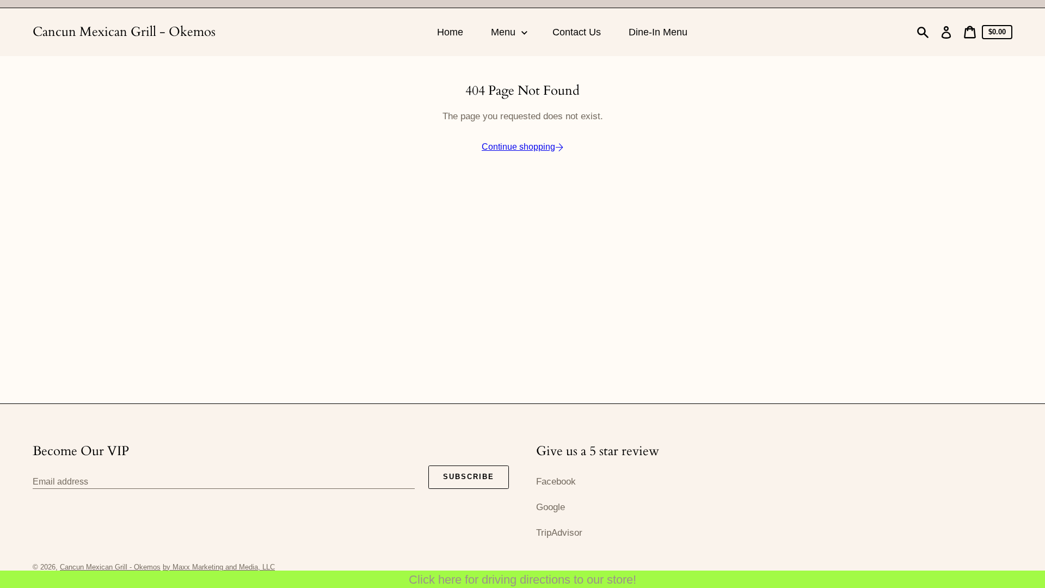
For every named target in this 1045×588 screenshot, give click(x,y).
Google (550, 507)
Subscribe (468, 477)
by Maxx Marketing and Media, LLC (219, 567)
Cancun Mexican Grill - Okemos (124, 32)
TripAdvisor (559, 533)
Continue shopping (518, 146)
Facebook (556, 481)
